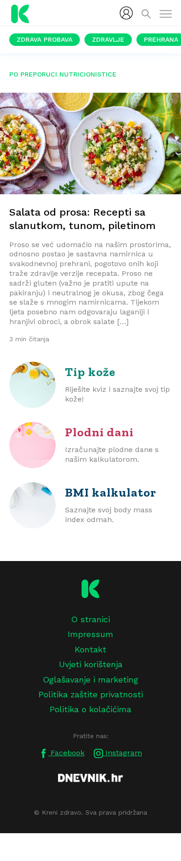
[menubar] (126, 13)
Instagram (122, 752)
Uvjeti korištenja (91, 664)
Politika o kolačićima (90, 709)
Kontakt (90, 649)
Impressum (90, 634)
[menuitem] (126, 13)
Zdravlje (108, 39)
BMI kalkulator (110, 492)
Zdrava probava (44, 39)
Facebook (66, 752)
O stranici (90, 619)
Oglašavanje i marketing (90, 679)
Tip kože (90, 371)
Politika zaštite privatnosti (91, 694)
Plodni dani (99, 432)
